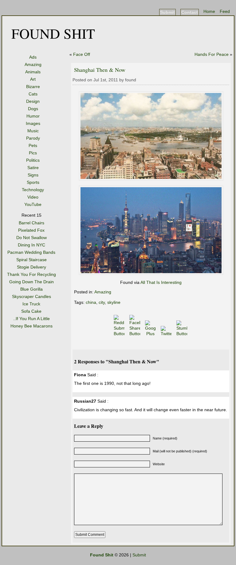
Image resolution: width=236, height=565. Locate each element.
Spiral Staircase (31, 259)
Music (33, 130)
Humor (33, 116)
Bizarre (33, 86)
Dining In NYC (31, 244)
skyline (113, 302)
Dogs (33, 108)
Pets (33, 145)
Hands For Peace (212, 54)
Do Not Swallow (31, 237)
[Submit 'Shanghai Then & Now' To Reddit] (119, 333)
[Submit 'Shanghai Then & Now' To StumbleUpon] (182, 333)
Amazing (33, 64)
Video (32, 197)
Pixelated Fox (31, 230)
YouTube (32, 204)
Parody (33, 138)
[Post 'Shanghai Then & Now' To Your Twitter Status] (166, 333)
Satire (33, 167)
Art (33, 79)
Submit (167, 12)
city (102, 302)
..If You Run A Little (31, 318)
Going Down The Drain (31, 281)
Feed (225, 11)
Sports (33, 182)
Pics (33, 152)
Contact (189, 12)
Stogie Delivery (31, 267)
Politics (33, 160)
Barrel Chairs (31, 222)
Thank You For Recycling (31, 274)
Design (33, 101)
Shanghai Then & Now (99, 69)
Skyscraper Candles (31, 296)
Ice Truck (31, 303)
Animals (33, 71)
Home (209, 11)
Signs (33, 174)
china (91, 302)
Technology (33, 189)
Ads (33, 57)
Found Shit (53, 33)
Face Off (81, 54)
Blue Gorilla (31, 289)
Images (33, 123)
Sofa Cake (31, 311)
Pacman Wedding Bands (31, 252)
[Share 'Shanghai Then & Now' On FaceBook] (135, 333)
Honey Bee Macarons (31, 325)
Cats (33, 93)
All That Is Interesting (161, 282)
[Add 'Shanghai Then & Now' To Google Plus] (151, 333)
